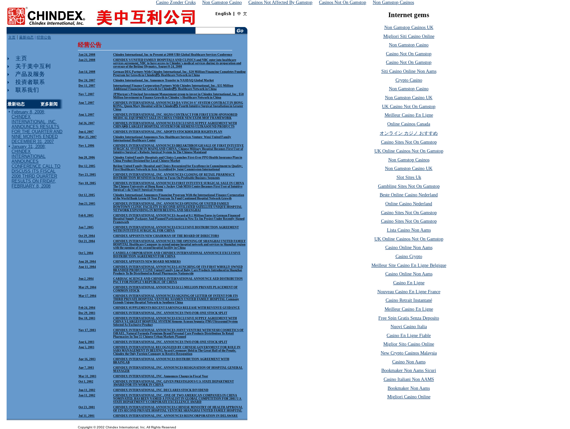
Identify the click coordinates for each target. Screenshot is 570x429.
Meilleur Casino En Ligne (409, 115)
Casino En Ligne (409, 282)
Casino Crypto (409, 256)
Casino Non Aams (409, 361)
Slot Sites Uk (408, 177)
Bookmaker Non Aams (409, 388)
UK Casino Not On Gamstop (408, 106)
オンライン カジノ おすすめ (409, 133)
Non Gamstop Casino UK (408, 97)
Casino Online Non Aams (408, 247)
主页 (12, 37)
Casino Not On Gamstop (408, 53)
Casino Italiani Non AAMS (409, 379)
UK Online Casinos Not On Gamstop (408, 151)
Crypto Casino (409, 80)
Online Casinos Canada (408, 124)
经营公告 (44, 37)
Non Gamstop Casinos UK (408, 27)
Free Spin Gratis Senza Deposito (408, 318)
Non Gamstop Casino (408, 45)
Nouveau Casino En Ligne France (408, 291)
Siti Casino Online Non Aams (408, 71)
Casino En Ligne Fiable (409, 335)
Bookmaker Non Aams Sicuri (408, 370)
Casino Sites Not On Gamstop (409, 142)
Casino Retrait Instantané (409, 300)
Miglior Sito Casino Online (408, 344)
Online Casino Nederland (408, 203)
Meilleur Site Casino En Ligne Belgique (408, 265)
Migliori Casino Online (408, 396)
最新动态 (26, 37)
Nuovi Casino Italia (409, 326)
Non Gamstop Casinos (408, 159)
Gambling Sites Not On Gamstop (409, 186)
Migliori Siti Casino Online (408, 36)
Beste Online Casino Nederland (409, 194)
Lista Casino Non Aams (409, 230)
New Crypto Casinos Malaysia (409, 353)
